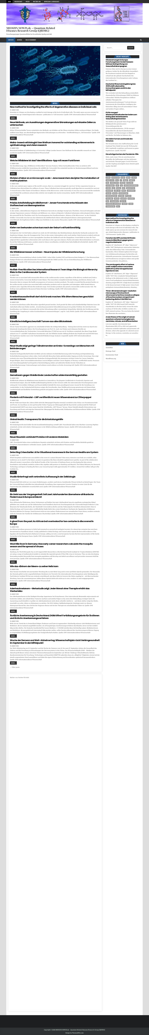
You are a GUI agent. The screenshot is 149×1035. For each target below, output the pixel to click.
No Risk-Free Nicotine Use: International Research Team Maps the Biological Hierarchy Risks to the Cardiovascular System (54, 271)
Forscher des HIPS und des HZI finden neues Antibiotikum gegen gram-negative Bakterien (120, 240)
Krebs (123, 191)
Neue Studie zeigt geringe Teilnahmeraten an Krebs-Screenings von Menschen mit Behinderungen (52, 347)
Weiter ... (13, 118)
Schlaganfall (114, 201)
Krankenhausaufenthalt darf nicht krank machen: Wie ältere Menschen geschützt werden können (51, 298)
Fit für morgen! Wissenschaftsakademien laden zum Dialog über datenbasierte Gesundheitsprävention (121, 115)
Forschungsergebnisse (131, 185)
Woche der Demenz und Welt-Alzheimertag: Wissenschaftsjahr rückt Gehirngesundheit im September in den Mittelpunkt (55, 641)
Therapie (124, 204)
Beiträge (19, 40)
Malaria (108, 193)
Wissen (28, 1)
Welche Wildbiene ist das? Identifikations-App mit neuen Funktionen (45, 160)
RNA (107, 201)
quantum (123, 199)
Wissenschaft (18, 1)
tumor (131, 204)
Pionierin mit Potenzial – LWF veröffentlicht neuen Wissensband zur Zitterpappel (50, 397)
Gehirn (108, 188)
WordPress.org (111, 358)
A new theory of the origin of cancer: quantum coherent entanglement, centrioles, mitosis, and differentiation (122, 319)
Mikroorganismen (111, 196)
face (117, 185)
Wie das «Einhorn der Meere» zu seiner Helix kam (34, 566)
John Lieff (117, 191)
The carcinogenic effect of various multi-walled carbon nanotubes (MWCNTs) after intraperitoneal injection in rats (120, 267)
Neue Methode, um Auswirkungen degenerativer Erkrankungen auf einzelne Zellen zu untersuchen (53, 123)
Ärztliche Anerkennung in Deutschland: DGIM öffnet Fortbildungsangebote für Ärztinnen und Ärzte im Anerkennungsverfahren (54, 617)
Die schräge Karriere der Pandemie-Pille (122, 154)
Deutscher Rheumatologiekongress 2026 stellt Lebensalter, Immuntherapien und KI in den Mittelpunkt (120, 87)
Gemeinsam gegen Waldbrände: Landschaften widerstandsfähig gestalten (48, 375)
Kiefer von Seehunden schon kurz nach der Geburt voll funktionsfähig (45, 227)
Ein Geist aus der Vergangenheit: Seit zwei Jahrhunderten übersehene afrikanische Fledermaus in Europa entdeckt (52, 495)
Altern (108, 178)
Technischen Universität (113, 204)
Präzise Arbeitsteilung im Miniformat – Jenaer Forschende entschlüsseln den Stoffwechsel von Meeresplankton (49, 204)
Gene (113, 188)
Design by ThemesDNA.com (74, 1033)
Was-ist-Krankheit (31, 40)
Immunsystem (130, 188)
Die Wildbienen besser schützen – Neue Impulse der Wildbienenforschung (47, 251)
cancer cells (110, 180)
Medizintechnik (123, 193)
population (109, 199)
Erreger (122, 183)
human (119, 188)
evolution (130, 183)
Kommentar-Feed (112, 355)
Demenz (125, 180)
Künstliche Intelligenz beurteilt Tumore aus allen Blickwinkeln (41, 321)
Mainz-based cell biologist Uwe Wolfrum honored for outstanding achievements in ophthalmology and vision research (52, 144)
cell (117, 180)
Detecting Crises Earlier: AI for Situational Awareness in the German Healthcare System (54, 452)
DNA (107, 183)
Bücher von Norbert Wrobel (19, 677)
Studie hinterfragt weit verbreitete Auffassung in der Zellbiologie (42, 476)
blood (123, 178)
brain (128, 178)
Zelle (118, 206)
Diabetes (132, 180)
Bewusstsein (115, 178)
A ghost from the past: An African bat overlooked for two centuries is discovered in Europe (51, 522)
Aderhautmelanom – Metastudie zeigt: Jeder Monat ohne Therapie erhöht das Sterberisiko (49, 590)
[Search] (141, 40)
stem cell (123, 201)
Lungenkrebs (131, 191)
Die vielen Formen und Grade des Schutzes (119, 140)
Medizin (115, 193)
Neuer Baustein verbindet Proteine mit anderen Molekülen (39, 436)
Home (9, 1)
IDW (124, 188)
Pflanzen (128, 196)
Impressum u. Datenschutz (51, 1)
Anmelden (109, 347)
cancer (134, 178)
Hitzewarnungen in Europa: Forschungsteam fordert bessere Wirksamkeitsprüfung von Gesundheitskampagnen (119, 63)
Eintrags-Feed (110, 351)
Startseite (11, 40)
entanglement (114, 183)
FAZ (121, 185)
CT (121, 180)
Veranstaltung (110, 206)
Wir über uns (37, 1)
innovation (109, 191)
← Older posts (15, 667)
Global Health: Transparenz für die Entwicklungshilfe (36, 419)
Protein (117, 199)
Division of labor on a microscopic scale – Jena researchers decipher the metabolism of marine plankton (54, 179)
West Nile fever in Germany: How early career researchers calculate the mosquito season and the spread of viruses (51, 545)
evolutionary (110, 185)
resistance (131, 199)
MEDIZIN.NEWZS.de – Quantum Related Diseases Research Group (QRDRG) (30, 29)
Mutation (121, 196)
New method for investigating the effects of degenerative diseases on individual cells (53, 106)
